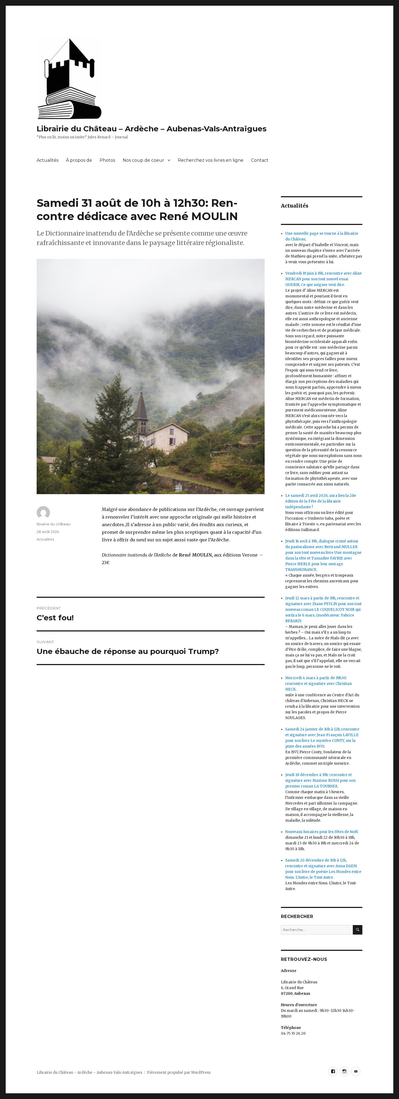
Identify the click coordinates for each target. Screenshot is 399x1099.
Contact (259, 160)
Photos (107, 160)
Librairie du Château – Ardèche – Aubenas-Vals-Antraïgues (152, 128)
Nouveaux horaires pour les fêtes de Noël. (322, 832)
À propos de (79, 160)
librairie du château (53, 524)
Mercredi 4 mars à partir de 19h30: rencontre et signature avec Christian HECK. (318, 684)
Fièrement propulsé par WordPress (179, 1072)
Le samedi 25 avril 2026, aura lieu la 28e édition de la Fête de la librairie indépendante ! (320, 501)
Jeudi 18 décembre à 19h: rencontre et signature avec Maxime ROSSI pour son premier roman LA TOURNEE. (320, 781)
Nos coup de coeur (143, 160)
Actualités (47, 160)
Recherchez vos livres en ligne (210, 160)
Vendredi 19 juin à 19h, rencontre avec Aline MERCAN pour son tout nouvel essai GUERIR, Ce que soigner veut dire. (323, 279)
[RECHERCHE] (357, 930)
